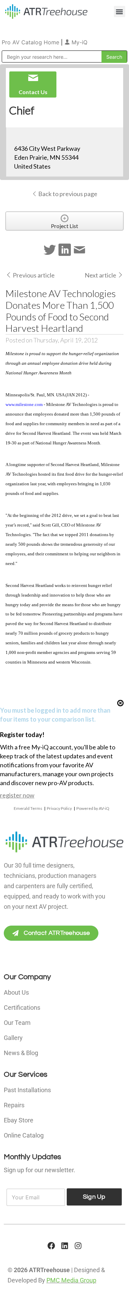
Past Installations (27, 1090)
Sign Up (94, 1196)
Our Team (17, 1022)
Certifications (22, 1007)
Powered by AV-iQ (92, 808)
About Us (16, 992)
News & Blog (21, 1052)
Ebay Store (18, 1120)
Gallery (13, 1037)
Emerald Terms (28, 808)
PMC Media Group (71, 1280)
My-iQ (78, 42)
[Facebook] (51, 1245)
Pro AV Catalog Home (31, 42)
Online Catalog (24, 1135)
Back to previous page (67, 193)
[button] (119, 11)
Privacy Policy (59, 808)
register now (17, 795)
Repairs (14, 1105)
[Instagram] (78, 1245)
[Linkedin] (64, 1245)
